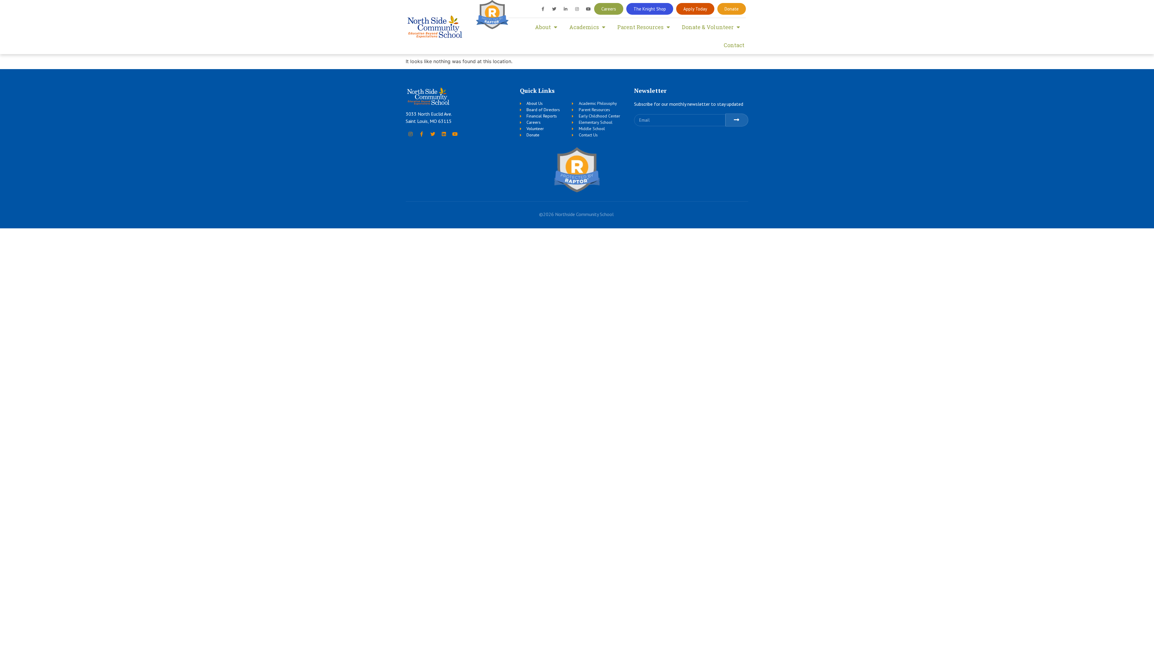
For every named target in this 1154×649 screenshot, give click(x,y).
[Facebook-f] (543, 9)
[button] (608, 9)
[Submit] (736, 120)
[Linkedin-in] (565, 9)
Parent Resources (640, 27)
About (543, 27)
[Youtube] (588, 9)
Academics (584, 27)
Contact (734, 45)
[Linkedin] (444, 134)
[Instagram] (577, 9)
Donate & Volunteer (708, 27)
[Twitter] (554, 9)
